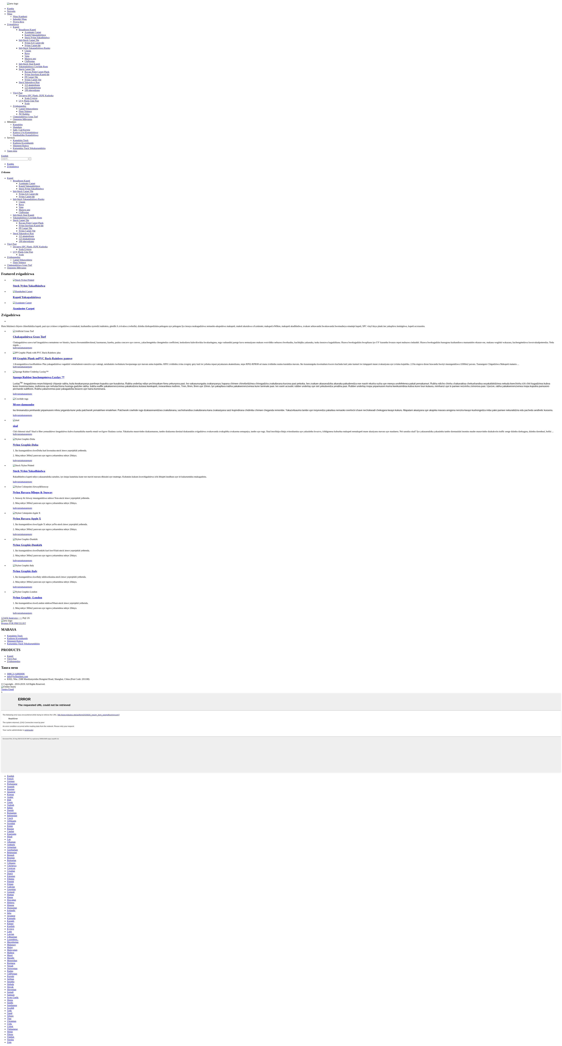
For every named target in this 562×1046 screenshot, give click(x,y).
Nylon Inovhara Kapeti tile (37, 74)
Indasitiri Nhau (20, 19)
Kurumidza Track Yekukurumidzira (29, 148)
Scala (27, 103)
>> (20, 618)
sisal (15, 425)
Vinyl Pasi (17, 93)
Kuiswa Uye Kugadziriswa (25, 132)
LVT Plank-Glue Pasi (29, 101)
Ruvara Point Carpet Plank (37, 72)
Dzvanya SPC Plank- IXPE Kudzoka (36, 95)
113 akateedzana (32, 85)
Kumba (10, 8)
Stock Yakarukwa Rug (29, 82)
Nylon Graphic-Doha (25, 444)
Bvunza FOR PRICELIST (13, 623)
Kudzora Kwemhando (23, 143)
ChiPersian (30, 61)
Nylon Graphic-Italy (25, 571)
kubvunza (17, 347)
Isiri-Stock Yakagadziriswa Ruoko (34, 48)
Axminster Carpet (33, 32)
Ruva (27, 53)
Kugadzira (18, 124)
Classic (28, 50)
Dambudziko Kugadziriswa (25, 135)
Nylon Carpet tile (33, 45)
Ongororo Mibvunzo (22, 119)
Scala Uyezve (31, 98)
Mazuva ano (30, 58)
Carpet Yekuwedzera (28, 108)
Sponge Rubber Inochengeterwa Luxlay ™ (38, 377)
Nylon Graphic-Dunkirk (27, 545)
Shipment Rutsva (21, 145)
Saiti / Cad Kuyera (21, 130)
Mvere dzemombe (23, 404)
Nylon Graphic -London (27, 597)
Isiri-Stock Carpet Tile (29, 40)
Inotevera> (13, 618)
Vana (27, 56)
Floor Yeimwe (25, 111)
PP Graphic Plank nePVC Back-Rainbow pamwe (42, 358)
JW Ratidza (24, 114)
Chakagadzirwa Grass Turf (25, 116)
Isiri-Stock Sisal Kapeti (29, 64)
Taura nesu (12, 151)
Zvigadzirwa (13, 24)
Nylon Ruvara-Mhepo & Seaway (33, 492)
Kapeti (16, 27)
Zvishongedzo (19, 106)
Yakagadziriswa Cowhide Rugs (33, 66)
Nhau (9, 14)
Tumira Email (7, 689)
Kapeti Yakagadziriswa (35, 35)
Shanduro (17, 127)
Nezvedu (11, 11)
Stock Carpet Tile (27, 69)
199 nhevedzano (32, 90)
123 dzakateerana (33, 87)
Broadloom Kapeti (27, 29)
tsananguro (27, 347)
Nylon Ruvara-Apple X (27, 518)
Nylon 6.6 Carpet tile (34, 43)
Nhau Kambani (20, 16)
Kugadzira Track (20, 140)
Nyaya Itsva (18, 22)
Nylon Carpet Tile (33, 79)
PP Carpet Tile (31, 77)
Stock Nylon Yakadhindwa (37, 37)
